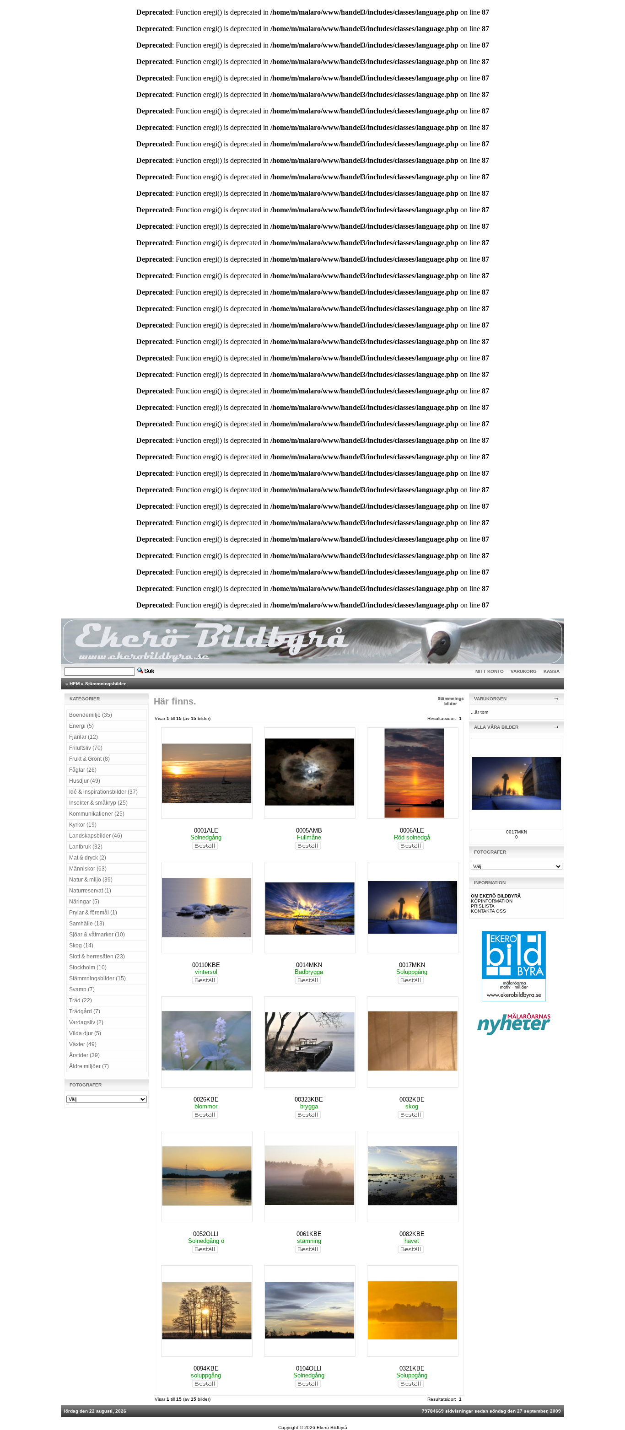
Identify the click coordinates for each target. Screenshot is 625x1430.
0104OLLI (309, 1368)
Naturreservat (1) (90, 890)
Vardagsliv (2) (86, 1022)
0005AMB (309, 830)
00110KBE (206, 965)
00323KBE (309, 1099)
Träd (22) (80, 1000)
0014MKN (309, 965)
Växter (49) (83, 1044)
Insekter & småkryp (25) (98, 803)
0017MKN (412, 965)
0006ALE (412, 830)
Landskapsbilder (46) (95, 836)
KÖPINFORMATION (491, 900)
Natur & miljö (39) (91, 879)
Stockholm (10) (88, 967)
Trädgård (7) (84, 1011)
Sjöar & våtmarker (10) (97, 934)
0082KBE (412, 1234)
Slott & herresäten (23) (97, 956)
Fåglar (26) (83, 770)
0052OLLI (206, 1234)
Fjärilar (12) (83, 737)
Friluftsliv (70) (85, 748)
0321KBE (412, 1368)
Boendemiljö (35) (90, 715)
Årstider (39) (84, 1055)
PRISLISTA (483, 906)
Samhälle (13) (86, 923)
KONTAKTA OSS (488, 911)
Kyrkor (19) (83, 825)
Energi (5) (81, 726)
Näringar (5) (84, 901)
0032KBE (412, 1099)
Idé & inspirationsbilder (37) (103, 792)
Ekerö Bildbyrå (332, 1427)
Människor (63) (88, 869)
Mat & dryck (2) (87, 858)
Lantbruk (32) (85, 847)
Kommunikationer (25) (96, 814)
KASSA (552, 671)
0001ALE (206, 830)
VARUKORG (524, 671)
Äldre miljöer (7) (89, 1066)
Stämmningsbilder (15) (97, 978)
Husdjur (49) (84, 781)
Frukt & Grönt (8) (89, 759)
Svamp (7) (82, 989)
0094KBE (206, 1368)
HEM (75, 683)
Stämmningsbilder (105, 683)
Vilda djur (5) (85, 1033)
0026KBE (206, 1099)
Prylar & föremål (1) (93, 912)
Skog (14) (81, 945)
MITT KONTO (489, 671)
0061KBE (309, 1234)
